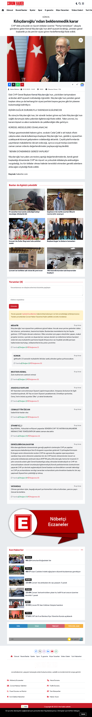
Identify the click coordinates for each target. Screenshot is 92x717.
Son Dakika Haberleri (17, 697)
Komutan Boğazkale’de (38, 560)
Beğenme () (34, 347)
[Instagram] (44, 651)
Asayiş (28, 579)
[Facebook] (36, 651)
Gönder (14, 306)
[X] (40, 651)
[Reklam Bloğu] (46, 526)
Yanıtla (15, 347)
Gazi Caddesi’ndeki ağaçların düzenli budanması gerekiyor (53, 572)
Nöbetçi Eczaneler (16, 680)
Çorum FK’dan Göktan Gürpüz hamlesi (44, 605)
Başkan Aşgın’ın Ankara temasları (61, 241)
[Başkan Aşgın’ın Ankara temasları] (65, 229)
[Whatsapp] (56, 651)
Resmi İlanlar (21, 10)
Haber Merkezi (14, 89)
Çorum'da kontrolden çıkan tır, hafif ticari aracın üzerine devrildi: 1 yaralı (51, 594)
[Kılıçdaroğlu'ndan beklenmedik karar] (46, 59)
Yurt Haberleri (76, 656)
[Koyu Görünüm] (77, 4)
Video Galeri (77, 10)
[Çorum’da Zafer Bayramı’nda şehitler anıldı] (27, 229)
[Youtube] (52, 651)
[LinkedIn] (48, 651)
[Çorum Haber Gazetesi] (15, 3)
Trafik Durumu (55, 686)
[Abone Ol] (82, 85)
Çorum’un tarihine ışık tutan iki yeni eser (26, 270)
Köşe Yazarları (62, 10)
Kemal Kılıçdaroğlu (40, 95)
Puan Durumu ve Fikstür (18, 691)
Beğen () (23, 347)
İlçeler (32, 10)
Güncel (10, 10)
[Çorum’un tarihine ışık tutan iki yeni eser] (27, 258)
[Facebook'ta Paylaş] (9, 85)
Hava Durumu (55, 680)
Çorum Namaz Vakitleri (18, 686)
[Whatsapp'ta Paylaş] (18, 85)
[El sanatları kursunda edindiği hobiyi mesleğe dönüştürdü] (27, 199)
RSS (25, 707)
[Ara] (80, 4)
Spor (40, 10)
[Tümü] (82, 550)
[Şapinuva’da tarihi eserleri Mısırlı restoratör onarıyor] (65, 199)
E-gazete (49, 10)
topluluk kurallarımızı (29, 314)
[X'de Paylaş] (13, 85)
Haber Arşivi (54, 697)
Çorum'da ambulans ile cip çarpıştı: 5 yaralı (46, 583)
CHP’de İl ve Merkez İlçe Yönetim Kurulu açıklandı (49, 616)
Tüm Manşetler (55, 691)
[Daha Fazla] (22, 85)
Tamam (83, 714)
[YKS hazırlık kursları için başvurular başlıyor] (65, 258)
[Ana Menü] (83, 4)
